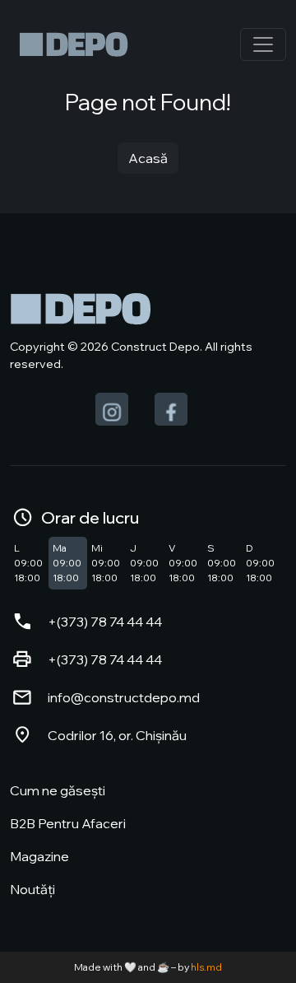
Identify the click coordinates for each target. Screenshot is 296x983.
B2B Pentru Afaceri (68, 823)
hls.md (206, 967)
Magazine (39, 856)
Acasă (148, 158)
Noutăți (32, 889)
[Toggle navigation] (263, 44)
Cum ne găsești (57, 790)
